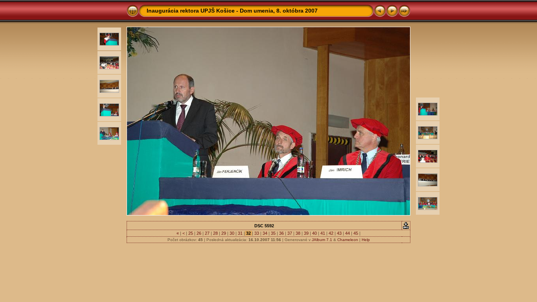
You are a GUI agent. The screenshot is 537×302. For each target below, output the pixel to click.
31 (240, 233)
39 (306, 233)
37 (289, 233)
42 (331, 233)
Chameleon (347, 240)
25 (190, 233)
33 (256, 233)
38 (298, 233)
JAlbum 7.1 (322, 240)
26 (198, 233)
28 (215, 233)
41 (322, 233)
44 (347, 233)
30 (231, 233)
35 (273, 233)
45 (355, 233)
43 (339, 233)
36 (281, 233)
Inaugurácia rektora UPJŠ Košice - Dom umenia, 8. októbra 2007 (232, 10)
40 (314, 233)
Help (366, 240)
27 (207, 233)
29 (223, 233)
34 (264, 233)
